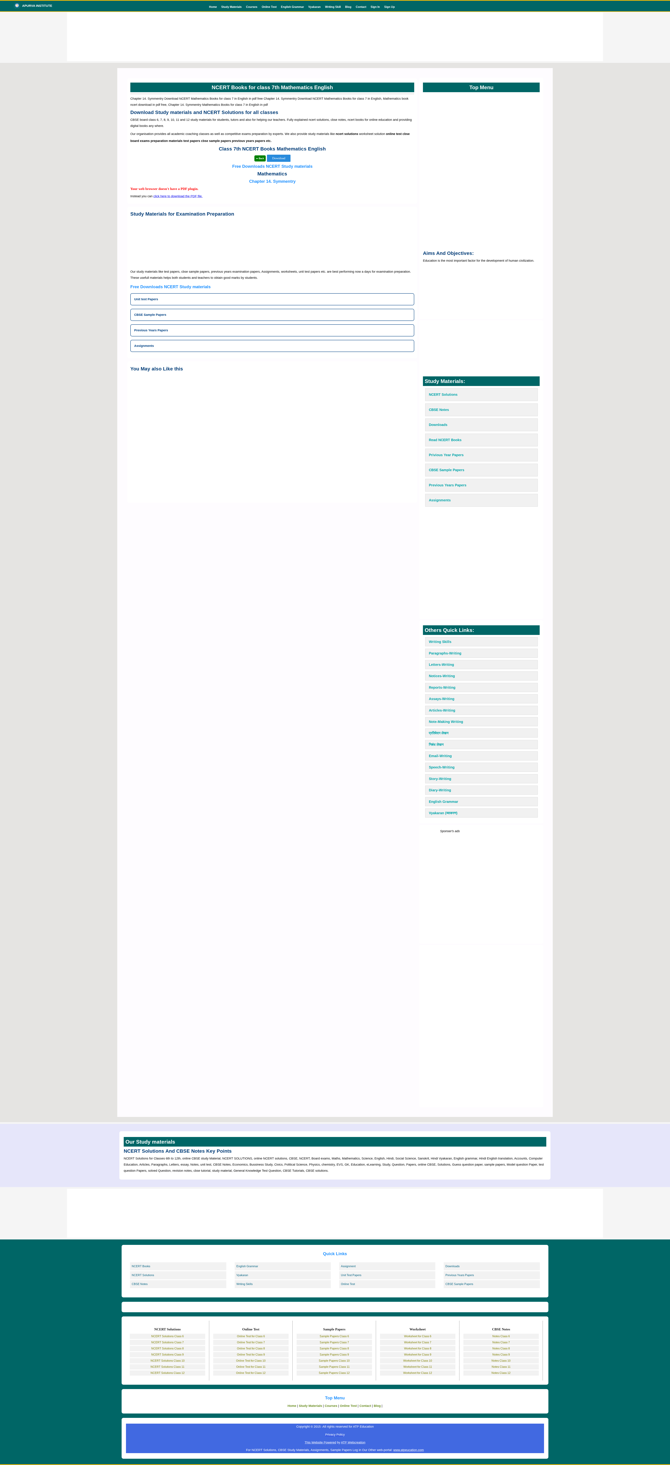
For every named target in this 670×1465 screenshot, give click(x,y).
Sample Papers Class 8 (334, 1348)
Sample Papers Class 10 (334, 1360)
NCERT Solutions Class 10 (168, 1360)
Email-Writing (440, 756)
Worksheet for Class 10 (417, 1360)
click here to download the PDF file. (178, 196)
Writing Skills (440, 642)
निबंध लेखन (436, 744)
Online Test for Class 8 (251, 1348)
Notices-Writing (442, 676)
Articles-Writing (442, 710)
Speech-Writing (442, 767)
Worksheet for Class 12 (417, 1372)
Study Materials (231, 6)
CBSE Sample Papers (459, 1284)
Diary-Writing (440, 790)
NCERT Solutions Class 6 (167, 1336)
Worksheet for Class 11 (417, 1366)
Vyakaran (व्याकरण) (443, 813)
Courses (251, 6)
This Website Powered (320, 1442)
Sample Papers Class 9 (334, 1354)
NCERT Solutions (143, 1275)
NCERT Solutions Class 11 (167, 1366)
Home (213, 6)
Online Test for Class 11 (251, 1366)
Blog (348, 6)
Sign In (375, 6)
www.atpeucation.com (408, 1450)
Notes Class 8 (501, 1348)
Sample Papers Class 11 (334, 1366)
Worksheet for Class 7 (417, 1342)
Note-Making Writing (446, 722)
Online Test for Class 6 (251, 1336)
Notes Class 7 (501, 1342)
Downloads (452, 1266)
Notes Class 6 (501, 1336)
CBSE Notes (140, 1284)
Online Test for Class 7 (251, 1342)
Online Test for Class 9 (251, 1354)
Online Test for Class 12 (251, 1372)
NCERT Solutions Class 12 (168, 1372)
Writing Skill (333, 6)
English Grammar (292, 6)
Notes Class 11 (501, 1366)
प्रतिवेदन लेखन (438, 733)
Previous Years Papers (459, 1275)
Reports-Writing (442, 687)
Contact (361, 6)
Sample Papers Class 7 (334, 1342)
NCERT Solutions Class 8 (167, 1348)
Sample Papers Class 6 (334, 1336)
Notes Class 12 (501, 1372)
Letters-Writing (441, 665)
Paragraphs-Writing (445, 653)
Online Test (269, 6)
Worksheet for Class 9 (417, 1354)
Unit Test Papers (351, 1275)
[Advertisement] (335, 36)
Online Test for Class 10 (251, 1360)
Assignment (348, 1266)
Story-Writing (440, 779)
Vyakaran (314, 6)
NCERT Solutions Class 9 (167, 1354)
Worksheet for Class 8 (417, 1348)
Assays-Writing (441, 699)
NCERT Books (141, 1266)
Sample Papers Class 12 (334, 1372)
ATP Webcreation (353, 1442)
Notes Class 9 (501, 1354)
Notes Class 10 (501, 1360)
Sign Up (389, 6)
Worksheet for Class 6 (417, 1336)
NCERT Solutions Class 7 (167, 1342)
